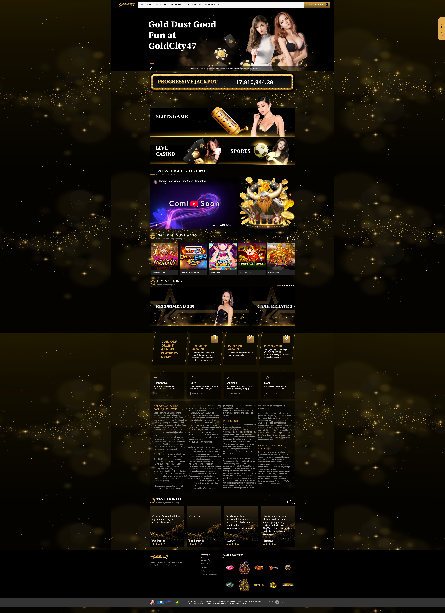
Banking (204, 567)
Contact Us (205, 560)
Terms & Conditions (209, 575)
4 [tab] (287, 285)
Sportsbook (190, 5)
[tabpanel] (222, 35)
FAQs (203, 571)
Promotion (209, 5)
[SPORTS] (256, 164)
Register (319, 5)
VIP (219, 5)
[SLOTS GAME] (222, 136)
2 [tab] (282, 285)
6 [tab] (291, 285)
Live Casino (175, 5)
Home (149, 5)
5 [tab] (289, 285)
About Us (204, 564)
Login (309, 5)
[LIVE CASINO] (188, 164)
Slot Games (161, 5)
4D (200, 5)
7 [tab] (293, 285)
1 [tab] (152, 63)
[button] (141, 5)
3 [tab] (284, 285)
